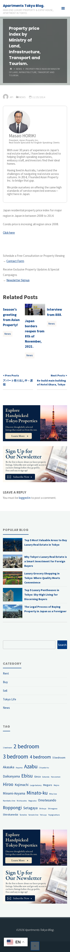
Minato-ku (37, 793)
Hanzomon (55, 777)
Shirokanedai (10, 814)
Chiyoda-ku (44, 767)
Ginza (37, 776)
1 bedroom (7, 747)
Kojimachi (21, 785)
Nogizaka (32, 800)
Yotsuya (43, 815)
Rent (6, 673)
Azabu (31, 766)
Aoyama (19, 767)
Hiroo (8, 784)
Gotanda (45, 777)
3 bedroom (15, 756)
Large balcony (36, 785)
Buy (5, 682)
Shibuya (42, 808)
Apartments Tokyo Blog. (23, 5)
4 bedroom (40, 757)
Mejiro (56, 785)
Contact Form (15, 261)
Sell (5, 691)
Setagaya (30, 808)
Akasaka (8, 767)
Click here (9, 232)
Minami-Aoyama (14, 793)
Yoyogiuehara (54, 815)
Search (62, 645)
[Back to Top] (35, 945)
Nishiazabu (22, 800)
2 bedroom (26, 746)
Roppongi (12, 808)
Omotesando (47, 800)
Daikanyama (11, 776)
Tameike (23, 815)
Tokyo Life (9, 699)
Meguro (47, 785)
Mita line (53, 794)
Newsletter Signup (18, 280)
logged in (25, 498)
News (19, 69)
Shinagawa (52, 808)
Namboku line (9, 800)
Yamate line (33, 815)
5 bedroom (58, 757)
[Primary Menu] (63, 8)
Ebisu (27, 776)
